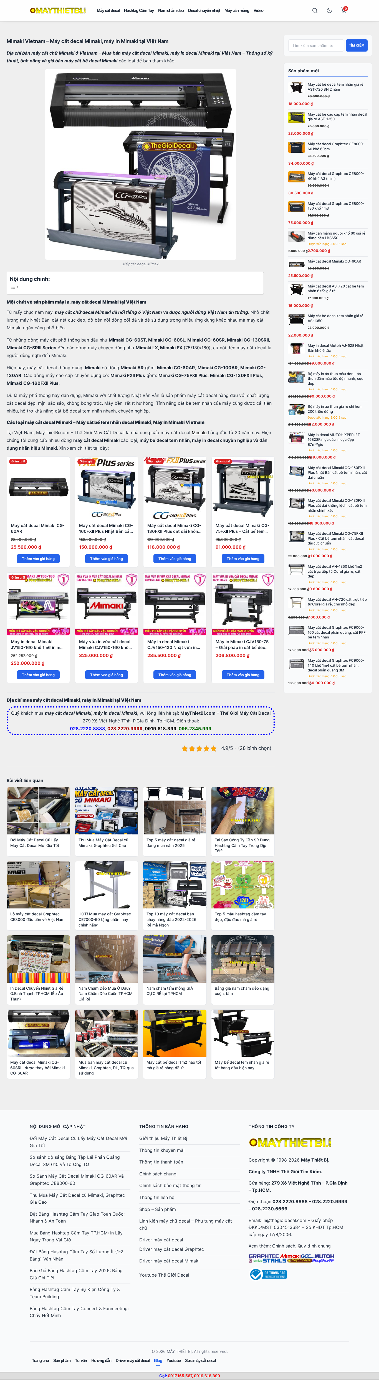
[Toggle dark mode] (329, 10)
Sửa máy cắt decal (200, 1360)
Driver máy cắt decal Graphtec (171, 1249)
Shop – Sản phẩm (157, 1209)
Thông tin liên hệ (156, 1197)
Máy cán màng (236, 10)
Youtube (173, 1360)
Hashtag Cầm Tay (139, 10)
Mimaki (199, 432)
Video (258, 10)
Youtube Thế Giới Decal (164, 1275)
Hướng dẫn (101, 1360)
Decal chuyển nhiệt (204, 10)
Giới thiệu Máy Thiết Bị (163, 1138)
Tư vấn (81, 1360)
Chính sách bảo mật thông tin (170, 1185)
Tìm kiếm (356, 45)
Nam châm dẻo (171, 10)
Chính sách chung (157, 1174)
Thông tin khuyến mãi (162, 1150)
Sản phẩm (61, 1360)
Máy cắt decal (108, 10)
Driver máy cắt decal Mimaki (169, 1261)
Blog (158, 1360)
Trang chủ (40, 1360)
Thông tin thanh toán (161, 1162)
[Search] (314, 10)
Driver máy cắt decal (161, 1239)
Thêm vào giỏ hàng (38, 558)
